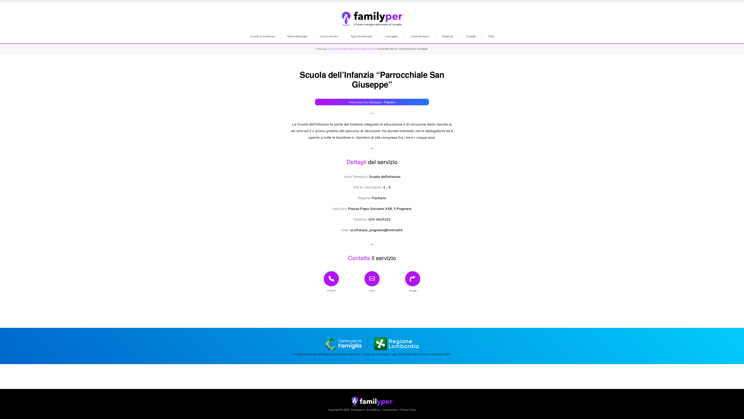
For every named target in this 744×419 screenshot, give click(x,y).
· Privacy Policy (407, 409)
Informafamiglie (344, 48)
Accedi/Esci (373, 409)
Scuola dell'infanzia (365, 48)
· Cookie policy (389, 409)
